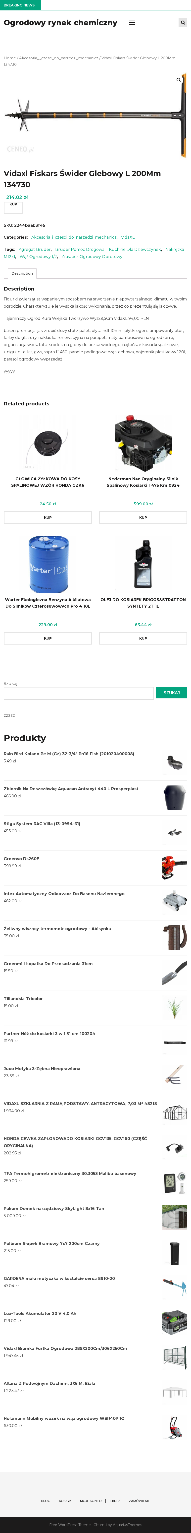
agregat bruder (35, 249)
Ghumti (100, 1525)
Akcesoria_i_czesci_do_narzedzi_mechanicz (58, 58)
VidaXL (128, 237)
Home (10, 58)
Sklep (115, 1501)
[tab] (22, 273)
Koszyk (65, 1501)
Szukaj (10, 683)
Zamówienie (139, 1501)
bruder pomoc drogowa (79, 249)
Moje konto (91, 1501)
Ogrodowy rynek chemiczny (60, 22)
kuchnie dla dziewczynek (135, 249)
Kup (13, 204)
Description (22, 273)
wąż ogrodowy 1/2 (38, 256)
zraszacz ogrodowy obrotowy (91, 256)
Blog (45, 1501)
